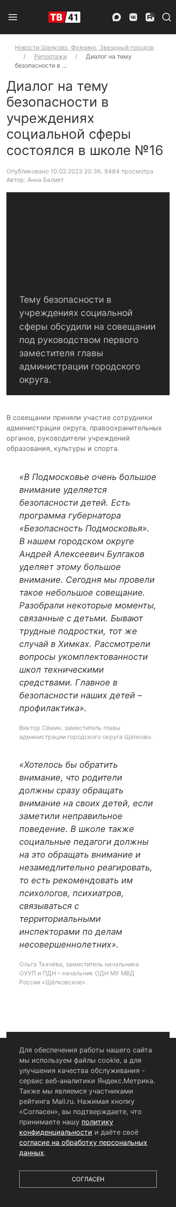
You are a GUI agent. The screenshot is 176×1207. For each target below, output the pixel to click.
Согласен (88, 1179)
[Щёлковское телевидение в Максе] (116, 17)
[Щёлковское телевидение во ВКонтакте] (133, 17)
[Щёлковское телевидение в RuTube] (150, 17)
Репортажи (50, 56)
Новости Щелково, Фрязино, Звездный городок (84, 47)
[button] (13, 17)
